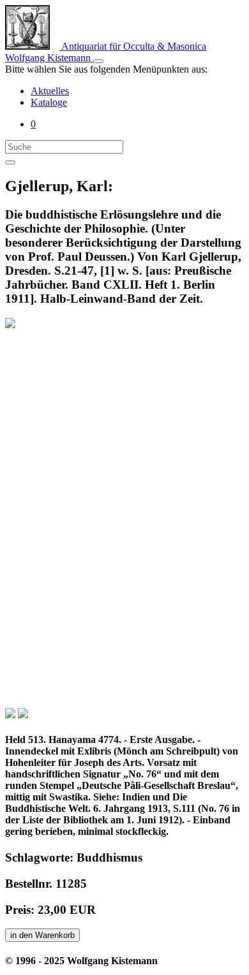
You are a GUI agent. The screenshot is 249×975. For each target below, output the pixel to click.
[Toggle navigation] (98, 61)
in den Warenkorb (42, 935)
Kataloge (49, 102)
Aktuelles (50, 90)
